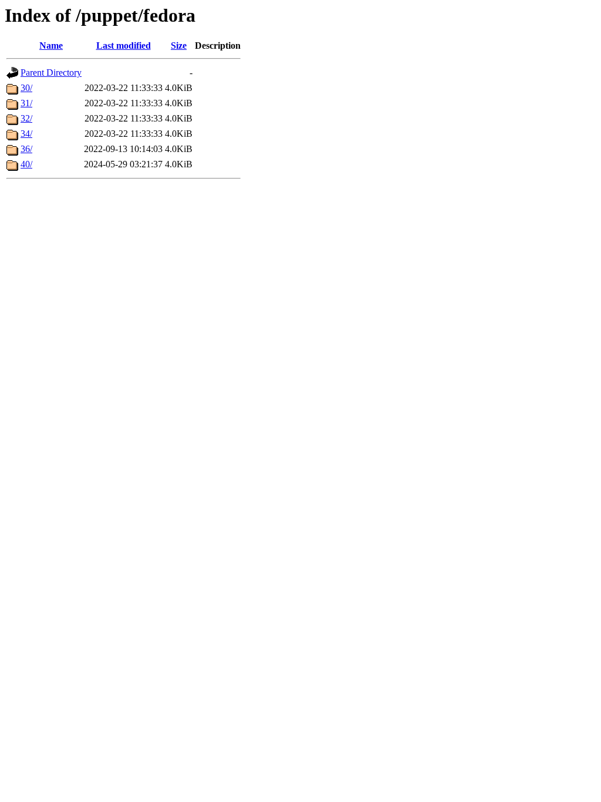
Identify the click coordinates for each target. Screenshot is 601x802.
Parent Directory (51, 72)
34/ (26, 134)
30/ (26, 88)
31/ (26, 103)
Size (179, 45)
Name (51, 45)
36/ (26, 149)
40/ (26, 164)
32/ (26, 118)
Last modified (123, 45)
